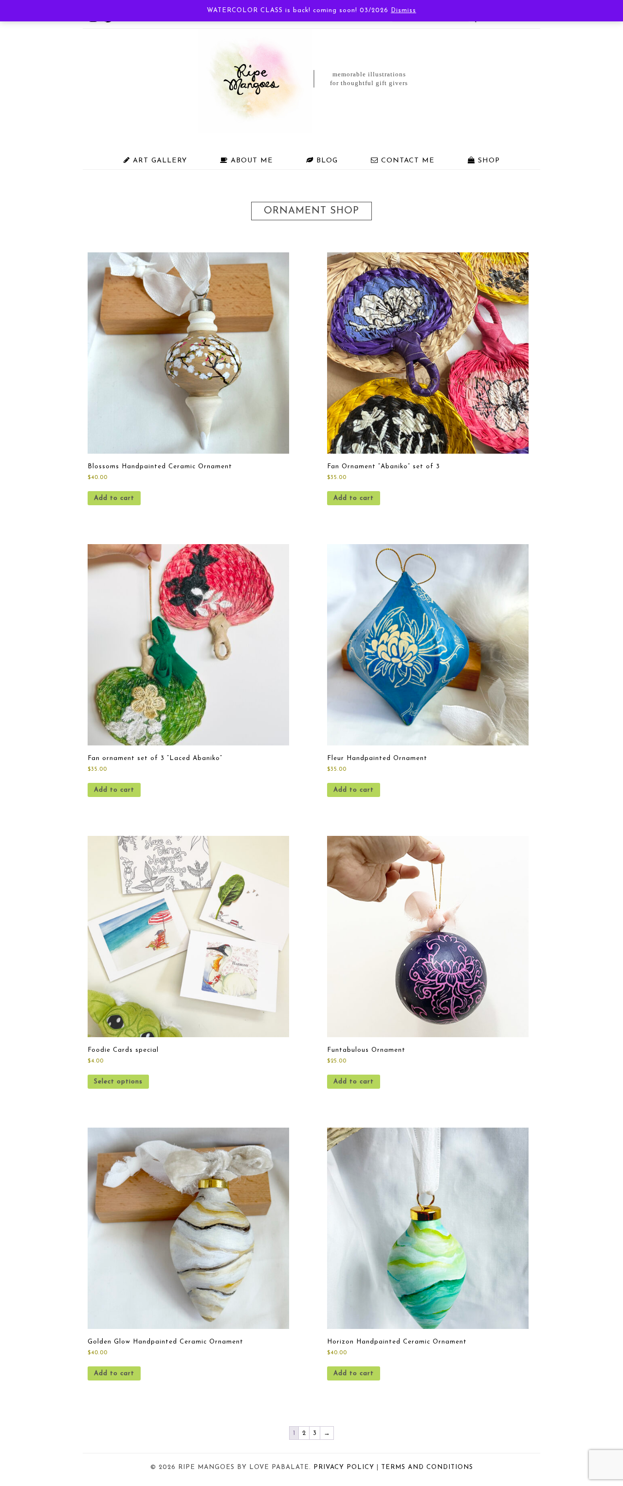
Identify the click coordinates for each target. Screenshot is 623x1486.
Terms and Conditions (427, 1467)
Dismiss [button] (403, 10)
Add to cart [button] (114, 498)
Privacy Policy (343, 1467)
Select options (118, 1082)
